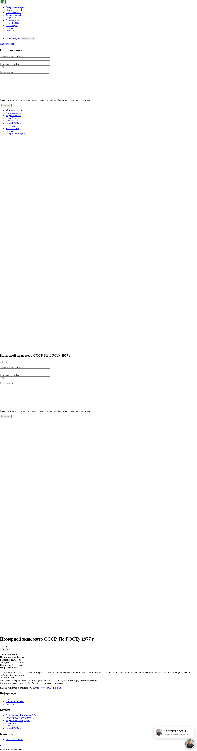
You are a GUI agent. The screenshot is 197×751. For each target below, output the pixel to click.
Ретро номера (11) (14, 723)
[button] (189, 743)
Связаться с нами (14, 739)
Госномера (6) (12, 20)
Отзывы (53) (12, 25)
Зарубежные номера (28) (18, 720)
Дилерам (10, 30)
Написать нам (28, 38)
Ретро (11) (11, 17)
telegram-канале (44, 688)
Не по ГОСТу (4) (14, 23)
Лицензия (10, 704)
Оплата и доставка (15, 701)
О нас (8, 699)
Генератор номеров (15, 7)
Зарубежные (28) (14, 15)
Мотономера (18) (14, 10)
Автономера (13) (14, 12)
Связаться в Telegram (10, 38)
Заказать (5, 649)
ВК (60, 688)
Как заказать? (12, 128)
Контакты (10, 28)
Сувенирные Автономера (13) (20, 718)
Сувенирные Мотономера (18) (21, 715)
